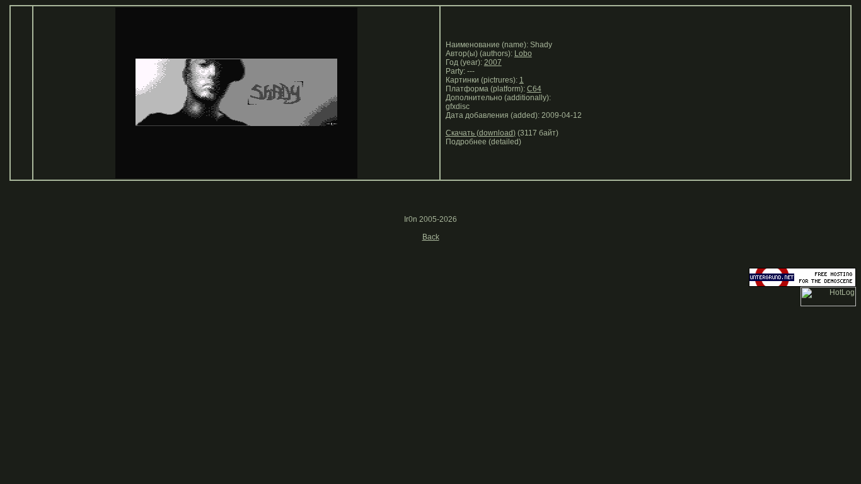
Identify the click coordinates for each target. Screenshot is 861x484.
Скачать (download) (481, 133)
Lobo (523, 53)
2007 (493, 62)
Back (430, 237)
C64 (534, 88)
